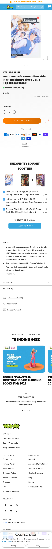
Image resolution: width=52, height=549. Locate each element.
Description (8, 282)
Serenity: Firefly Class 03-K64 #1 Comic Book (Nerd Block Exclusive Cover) (23, 210)
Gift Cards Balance (11, 438)
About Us (32, 459)
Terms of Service (10, 477)
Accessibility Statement (38, 464)
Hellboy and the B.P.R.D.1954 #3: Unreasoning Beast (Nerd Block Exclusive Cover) (24, 202)
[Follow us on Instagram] (16, 505)
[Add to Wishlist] (46, 121)
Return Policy (8, 468)
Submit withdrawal (11, 491)
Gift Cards (7, 434)
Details (6, 242)
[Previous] (3, 65)
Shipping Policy (9, 473)
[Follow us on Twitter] (11, 505)
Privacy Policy (9, 464)
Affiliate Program (35, 468)
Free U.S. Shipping (15, 297)
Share (24, 143)
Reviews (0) (8, 289)
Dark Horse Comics (11, 72)
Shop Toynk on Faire (11, 447)
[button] (48, 7)
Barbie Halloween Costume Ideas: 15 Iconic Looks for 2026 (22, 380)
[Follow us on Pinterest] (5, 510)
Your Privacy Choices (16, 522)
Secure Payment (14, 310)
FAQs (5, 487)
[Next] (49, 65)
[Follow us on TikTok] (16, 510)
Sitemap (6, 482)
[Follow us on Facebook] (5, 505)
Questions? (12, 304)
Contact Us (7, 459)
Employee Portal (35, 487)
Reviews (31, 482)
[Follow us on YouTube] (11, 510)
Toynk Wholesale (10, 443)
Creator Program (35, 473)
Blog (30, 477)
